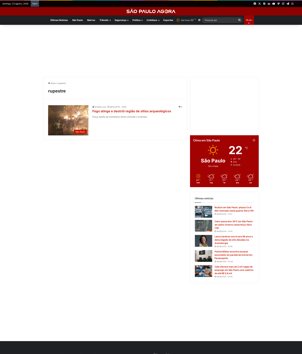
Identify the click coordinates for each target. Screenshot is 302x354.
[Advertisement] (151, 50)
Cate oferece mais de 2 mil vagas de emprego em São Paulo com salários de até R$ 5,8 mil (234, 270)
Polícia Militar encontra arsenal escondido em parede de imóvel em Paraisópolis (233, 254)
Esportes (168, 20)
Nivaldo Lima (100, 107)
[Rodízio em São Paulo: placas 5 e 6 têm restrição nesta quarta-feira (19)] (203, 212)
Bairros (91, 20)
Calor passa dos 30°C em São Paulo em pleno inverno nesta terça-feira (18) (234, 224)
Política (136, 20)
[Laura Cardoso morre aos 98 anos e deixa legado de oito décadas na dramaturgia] (203, 241)
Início (53, 83)
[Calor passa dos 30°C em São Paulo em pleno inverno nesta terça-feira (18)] (203, 226)
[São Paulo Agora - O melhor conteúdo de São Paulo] (151, 11)
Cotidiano (152, 20)
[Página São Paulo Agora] (297, 4)
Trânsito (104, 20)
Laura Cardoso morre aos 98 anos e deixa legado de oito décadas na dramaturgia (234, 239)
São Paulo (77, 20)
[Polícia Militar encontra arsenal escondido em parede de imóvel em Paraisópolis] (203, 256)
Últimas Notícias (59, 20)
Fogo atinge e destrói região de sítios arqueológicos (131, 111)
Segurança (120, 20)
